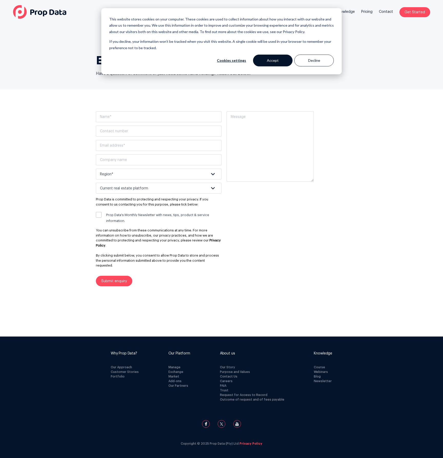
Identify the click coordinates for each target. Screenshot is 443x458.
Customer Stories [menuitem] (125, 371)
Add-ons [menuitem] (175, 381)
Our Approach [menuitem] (121, 367)
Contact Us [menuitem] (228, 376)
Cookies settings (231, 60)
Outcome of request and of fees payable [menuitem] (252, 399)
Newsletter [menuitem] (323, 381)
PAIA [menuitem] (223, 385)
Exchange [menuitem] (175, 371)
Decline (314, 60)
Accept (273, 60)
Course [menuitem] (319, 367)
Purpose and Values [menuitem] (235, 371)
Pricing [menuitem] (366, 12)
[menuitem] (345, 16)
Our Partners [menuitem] (178, 385)
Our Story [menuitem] (227, 367)
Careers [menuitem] (226, 381)
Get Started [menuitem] (415, 12)
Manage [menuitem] (174, 367)
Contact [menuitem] (386, 12)
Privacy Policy (293, 31)
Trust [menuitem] (224, 390)
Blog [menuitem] (317, 376)
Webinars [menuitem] (321, 371)
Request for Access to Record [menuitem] (243, 394)
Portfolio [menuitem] (118, 376)
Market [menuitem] (173, 376)
